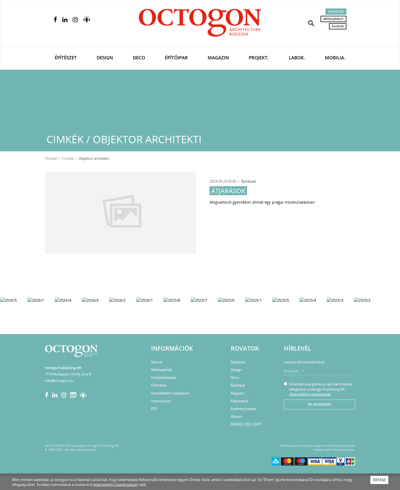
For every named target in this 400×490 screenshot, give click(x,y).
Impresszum (161, 401)
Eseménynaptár (243, 408)
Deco (139, 57)
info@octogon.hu (59, 380)
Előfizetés (336, 11)
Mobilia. (335, 57)
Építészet (66, 57)
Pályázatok (239, 401)
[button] (311, 23)
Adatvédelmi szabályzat (170, 393)
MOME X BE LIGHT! (246, 424)
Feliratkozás (319, 404)
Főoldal (51, 158)
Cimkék (68, 158)
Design (105, 57)
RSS (154, 408)
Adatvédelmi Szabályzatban (115, 484)
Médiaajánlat (333, 19)
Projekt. (259, 57)
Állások (338, 26)
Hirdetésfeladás (163, 377)
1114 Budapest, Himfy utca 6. (68, 374)
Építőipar (176, 57)
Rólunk (156, 362)
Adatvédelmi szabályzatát (310, 394)
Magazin (218, 57)
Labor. (297, 57)
